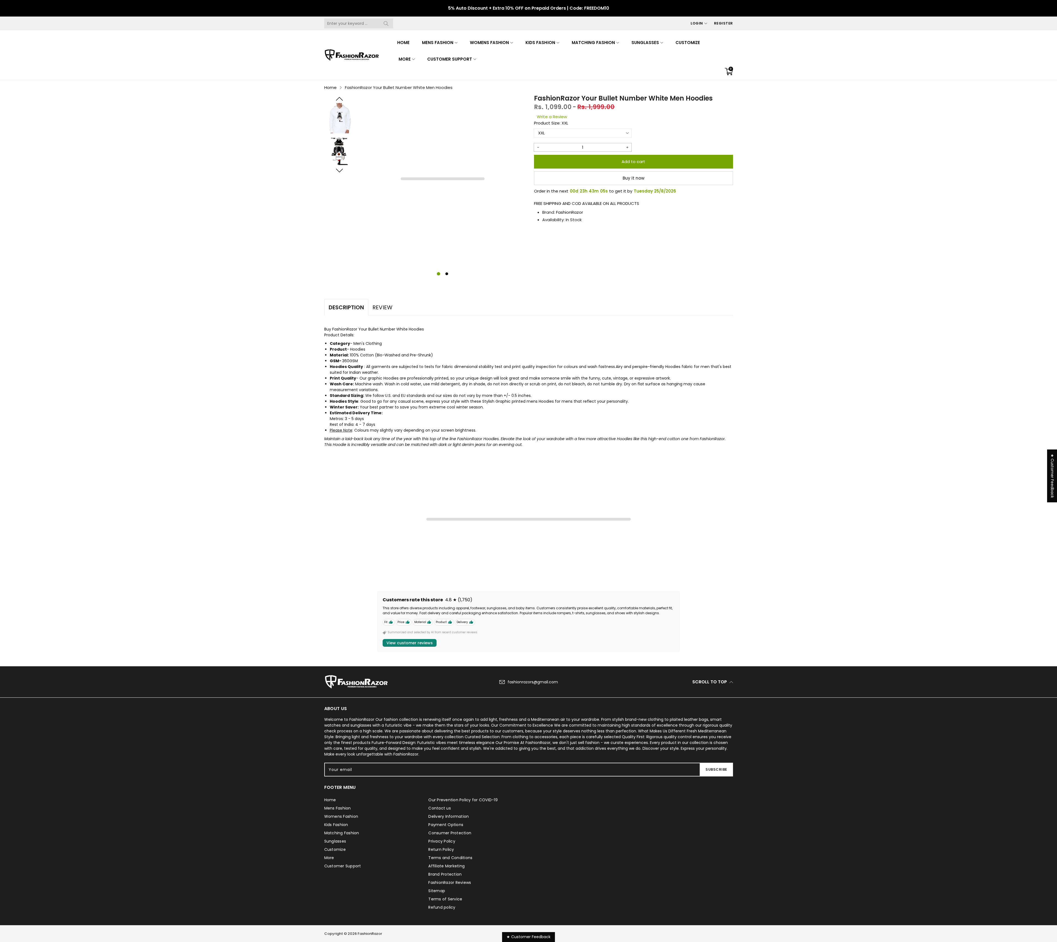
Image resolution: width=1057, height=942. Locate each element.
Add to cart (633, 161)
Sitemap (436, 891)
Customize (687, 42)
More (405, 59)
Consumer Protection (449, 833)
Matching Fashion (593, 42)
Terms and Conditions (450, 857)
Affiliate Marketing (446, 866)
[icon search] (386, 23)
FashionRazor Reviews (449, 882)
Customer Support (449, 59)
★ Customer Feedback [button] (1052, 476)
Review (382, 307)
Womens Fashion (489, 42)
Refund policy (441, 907)
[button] (339, 99)
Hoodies (357, 349)
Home (403, 42)
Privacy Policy (441, 841)
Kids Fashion (540, 42)
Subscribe (716, 769)
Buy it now (633, 178)
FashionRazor (569, 212)
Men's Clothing (367, 343)
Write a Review (552, 117)
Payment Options (445, 824)
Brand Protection (445, 874)
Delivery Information (448, 816)
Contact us (439, 808)
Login (697, 23)
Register (723, 23)
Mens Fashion (437, 42)
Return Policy (441, 849)
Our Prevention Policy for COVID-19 (463, 800)
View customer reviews (409, 643)
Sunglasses (645, 42)
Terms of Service (445, 899)
